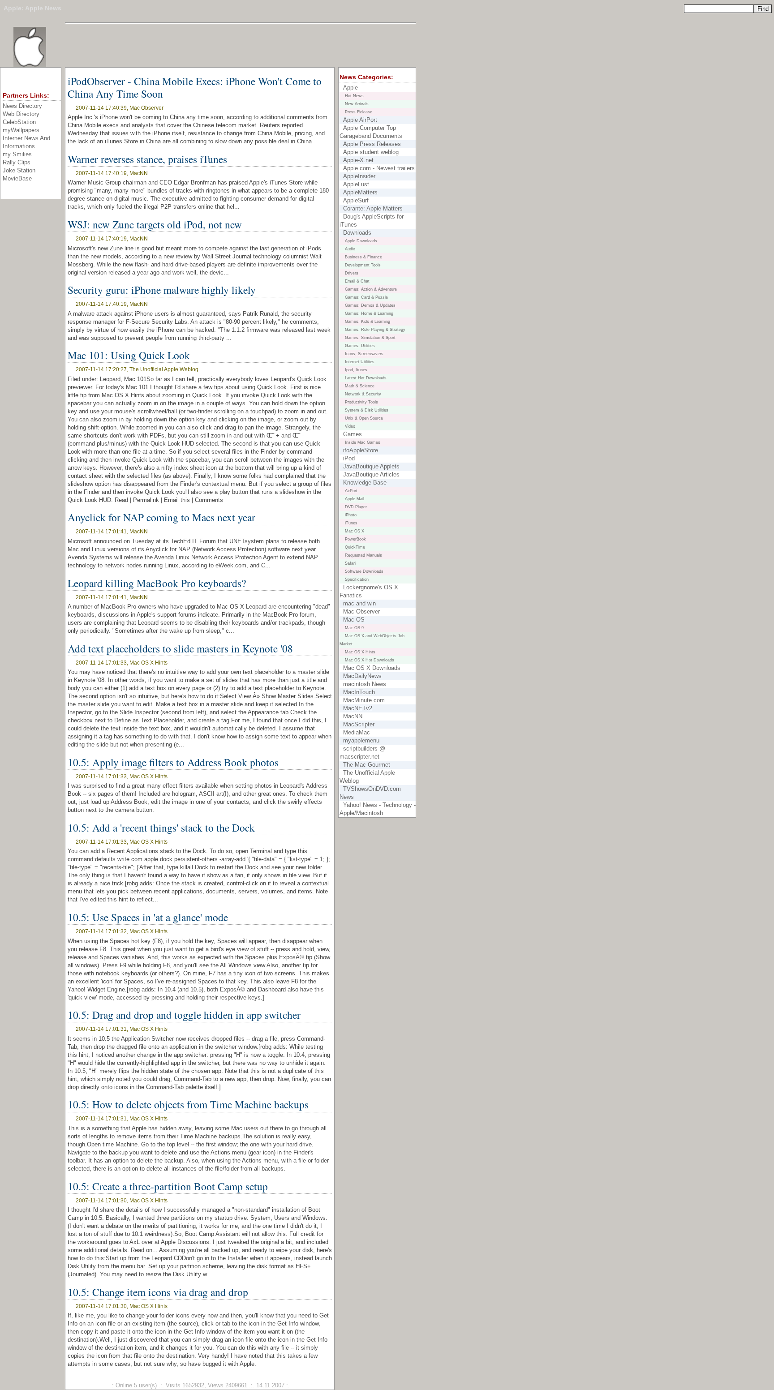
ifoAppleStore (360, 450)
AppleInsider (359, 176)
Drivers (351, 273)
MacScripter (358, 724)
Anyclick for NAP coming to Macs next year (161, 517)
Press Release (358, 112)
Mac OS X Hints (360, 652)
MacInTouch (359, 692)
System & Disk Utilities (366, 410)
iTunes (351, 523)
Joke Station (19, 170)
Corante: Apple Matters (373, 208)
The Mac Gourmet (366, 764)
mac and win (359, 603)
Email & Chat (357, 281)
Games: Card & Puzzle (366, 297)
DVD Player (356, 507)
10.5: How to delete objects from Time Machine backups (188, 1104)
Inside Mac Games (362, 442)
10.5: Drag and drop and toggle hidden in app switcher (184, 1015)
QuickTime (355, 547)
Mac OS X (354, 531)
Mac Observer (361, 611)
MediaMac (356, 732)
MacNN (352, 716)
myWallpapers (21, 130)
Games (352, 434)
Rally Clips (16, 162)
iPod (349, 458)
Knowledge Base (365, 482)
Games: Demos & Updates (370, 305)
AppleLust (356, 184)
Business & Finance (363, 257)
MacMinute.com (364, 700)
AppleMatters (360, 192)
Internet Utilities (359, 362)
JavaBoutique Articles (371, 474)
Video (350, 426)
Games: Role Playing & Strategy (375, 329)
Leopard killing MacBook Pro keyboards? (157, 583)
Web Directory (21, 114)
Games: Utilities (360, 345)
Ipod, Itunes (356, 370)
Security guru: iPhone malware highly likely (162, 290)
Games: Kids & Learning (367, 321)
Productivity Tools (361, 402)
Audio (350, 249)
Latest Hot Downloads (366, 378)
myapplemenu (361, 740)
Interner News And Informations (26, 142)
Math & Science (359, 386)
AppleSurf (356, 200)
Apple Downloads (361, 241)
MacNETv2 (357, 708)
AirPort (351, 491)
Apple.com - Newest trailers (379, 168)
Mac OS (354, 619)
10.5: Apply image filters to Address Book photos (173, 762)
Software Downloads (364, 571)
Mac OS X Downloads (371, 668)
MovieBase (17, 178)
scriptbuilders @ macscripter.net (362, 752)
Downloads (357, 232)
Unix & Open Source (364, 418)
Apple (13, 8)
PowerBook (355, 539)
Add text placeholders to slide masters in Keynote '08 (180, 648)
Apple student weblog (371, 152)
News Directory (22, 106)
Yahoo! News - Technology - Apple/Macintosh (378, 809)
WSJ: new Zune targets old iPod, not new (155, 224)
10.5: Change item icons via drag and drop (158, 1292)
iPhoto (351, 515)
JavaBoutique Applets (371, 466)
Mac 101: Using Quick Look (129, 355)
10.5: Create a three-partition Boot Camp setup (168, 1186)
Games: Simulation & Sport (370, 337)
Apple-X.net (358, 160)
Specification (357, 579)
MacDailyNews (362, 676)
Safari (350, 563)
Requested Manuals (363, 555)
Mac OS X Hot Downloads (369, 660)
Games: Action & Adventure (371, 289)
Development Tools (363, 265)
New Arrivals (357, 104)
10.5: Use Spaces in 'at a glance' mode (148, 917)
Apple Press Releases (372, 144)
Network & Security (363, 394)
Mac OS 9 (354, 628)
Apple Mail (354, 499)
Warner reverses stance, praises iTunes (147, 159)
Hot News (354, 96)
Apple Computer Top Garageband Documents (371, 131)
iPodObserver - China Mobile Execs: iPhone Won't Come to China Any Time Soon (195, 87)
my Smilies (17, 154)
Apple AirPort (360, 119)
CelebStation (19, 122)
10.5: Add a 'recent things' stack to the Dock (161, 827)
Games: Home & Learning (369, 313)
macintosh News (364, 684)
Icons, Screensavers (364, 354)
